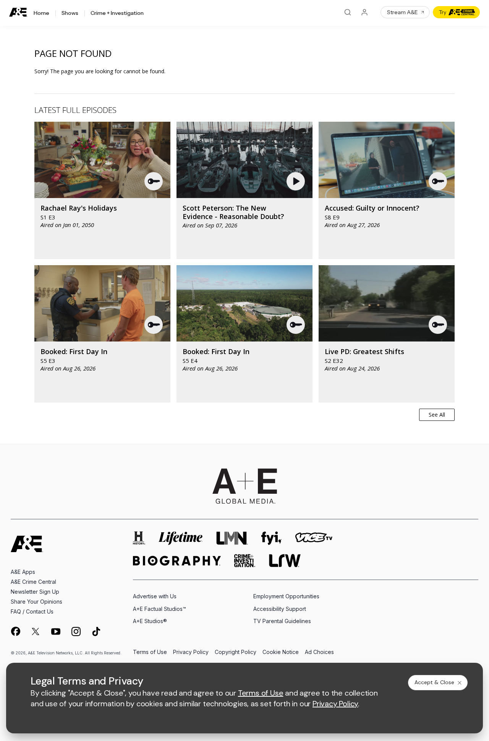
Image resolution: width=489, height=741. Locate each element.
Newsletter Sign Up (35, 591)
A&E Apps (23, 572)
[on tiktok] (96, 631)
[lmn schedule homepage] (232, 538)
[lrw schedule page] (285, 560)
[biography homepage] (177, 560)
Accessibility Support (279, 609)
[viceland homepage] (313, 538)
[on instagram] (76, 631)
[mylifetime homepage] (181, 538)
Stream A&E (402, 12)
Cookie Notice (280, 652)
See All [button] (437, 414)
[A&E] (18, 12)
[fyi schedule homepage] (271, 538)
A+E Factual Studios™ (159, 609)
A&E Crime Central (33, 581)
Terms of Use (150, 652)
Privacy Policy (191, 652)
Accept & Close (434, 682)
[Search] (347, 12)
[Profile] (364, 12)
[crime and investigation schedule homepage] (245, 560)
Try (442, 12)
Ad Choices (319, 652)
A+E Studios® (150, 621)
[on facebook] (15, 631)
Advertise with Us (154, 596)
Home (41, 13)
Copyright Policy (235, 652)
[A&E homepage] (27, 544)
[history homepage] (139, 538)
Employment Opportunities (286, 596)
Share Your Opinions (36, 601)
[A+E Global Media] (244, 486)
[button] (154, 181)
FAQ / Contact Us (32, 611)
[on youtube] (55, 631)
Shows (70, 13)
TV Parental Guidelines (282, 621)
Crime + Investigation (117, 13)
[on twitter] (35, 631)
